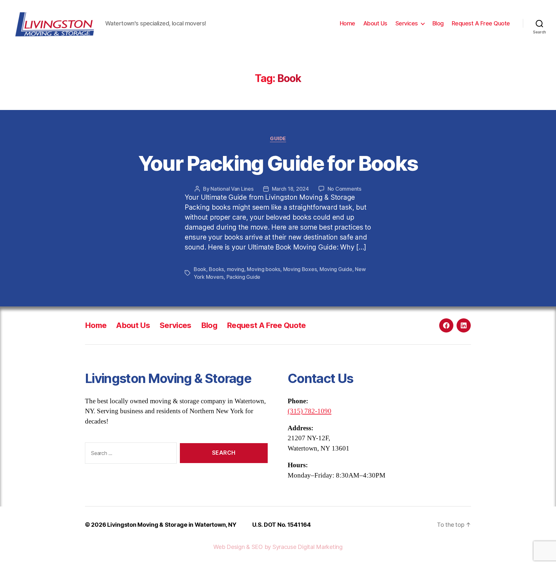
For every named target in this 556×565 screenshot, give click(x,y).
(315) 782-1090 (309, 411)
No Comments (344, 189)
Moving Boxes (300, 269)
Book (200, 269)
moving (235, 269)
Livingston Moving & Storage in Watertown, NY (171, 524)
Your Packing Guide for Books (278, 163)
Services (406, 23)
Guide (278, 138)
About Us (375, 23)
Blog (438, 23)
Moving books (263, 269)
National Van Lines (231, 189)
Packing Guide (244, 277)
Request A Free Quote (481, 23)
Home (347, 23)
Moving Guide (336, 269)
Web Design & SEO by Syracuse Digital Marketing (278, 546)
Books (216, 269)
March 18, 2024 (290, 189)
